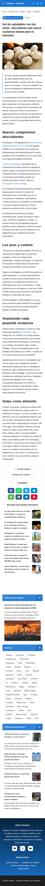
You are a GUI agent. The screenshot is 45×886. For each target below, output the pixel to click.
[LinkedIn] (26, 497)
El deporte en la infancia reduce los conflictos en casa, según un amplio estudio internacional (16, 536)
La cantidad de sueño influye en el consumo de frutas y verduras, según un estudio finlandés (16, 525)
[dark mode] (37, 3)
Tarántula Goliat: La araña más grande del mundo (16, 775)
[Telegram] (34, 490)
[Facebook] (11, 490)
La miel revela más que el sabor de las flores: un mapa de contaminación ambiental (17, 514)
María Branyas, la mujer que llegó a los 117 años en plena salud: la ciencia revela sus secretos (16, 547)
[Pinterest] (34, 497)
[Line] (11, 497)
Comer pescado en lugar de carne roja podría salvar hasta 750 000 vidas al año (16, 558)
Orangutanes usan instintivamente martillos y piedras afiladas (15, 796)
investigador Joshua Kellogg (14, 184)
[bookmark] (41, 3)
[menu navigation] (3, 3)
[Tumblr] (18, 497)
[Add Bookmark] (28, 17)
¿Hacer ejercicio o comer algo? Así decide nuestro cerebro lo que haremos (17, 569)
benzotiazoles (26, 332)
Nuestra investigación (12, 164)
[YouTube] (30, 848)
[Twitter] (26, 490)
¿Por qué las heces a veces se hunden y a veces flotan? (16, 735)
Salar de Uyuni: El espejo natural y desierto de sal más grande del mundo (16, 757)
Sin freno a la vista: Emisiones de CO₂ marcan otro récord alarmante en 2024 (20, 606)
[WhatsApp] (18, 490)
